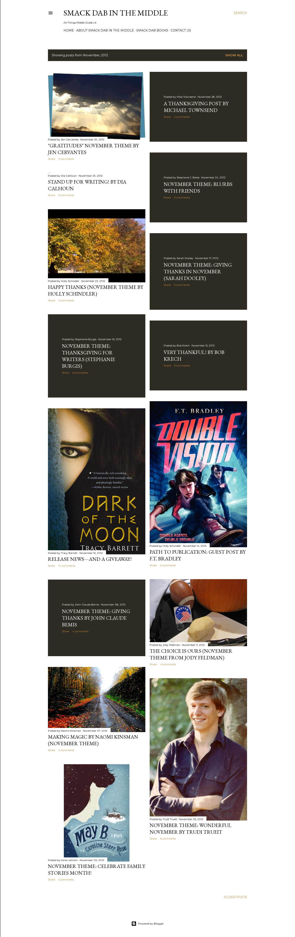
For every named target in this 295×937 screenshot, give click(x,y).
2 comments (66, 158)
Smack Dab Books (152, 30)
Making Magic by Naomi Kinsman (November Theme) (93, 740)
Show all (234, 55)
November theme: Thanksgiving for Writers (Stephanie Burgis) (88, 356)
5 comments (66, 879)
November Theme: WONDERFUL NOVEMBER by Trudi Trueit (190, 828)
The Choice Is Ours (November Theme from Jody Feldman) (191, 654)
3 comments (182, 197)
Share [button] (51, 158)
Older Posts (235, 897)
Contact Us (181, 30)
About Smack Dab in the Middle (105, 30)
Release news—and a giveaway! (90, 559)
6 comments (80, 372)
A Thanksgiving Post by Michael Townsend (196, 106)
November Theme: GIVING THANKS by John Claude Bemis (96, 618)
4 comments (168, 664)
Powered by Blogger (151, 923)
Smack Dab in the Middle (115, 13)
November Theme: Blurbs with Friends (198, 187)
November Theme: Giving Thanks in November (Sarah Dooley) (198, 271)
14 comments (66, 565)
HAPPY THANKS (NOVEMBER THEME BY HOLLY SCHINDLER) (95, 290)
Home (68, 30)
